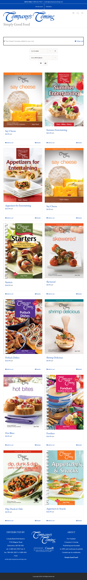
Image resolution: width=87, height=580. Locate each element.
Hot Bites (9, 433)
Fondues (50, 433)
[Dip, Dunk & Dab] (23, 477)
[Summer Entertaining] (64, 99)
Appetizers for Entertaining (18, 205)
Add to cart (10, 142)
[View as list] (45, 63)
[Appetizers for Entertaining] (23, 175)
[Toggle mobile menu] (82, 13)
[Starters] (23, 251)
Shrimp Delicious (54, 357)
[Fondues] (64, 402)
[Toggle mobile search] (78, 13)
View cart (80, 41)
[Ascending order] (55, 51)
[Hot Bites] (23, 402)
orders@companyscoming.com (53, 2)
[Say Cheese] (23, 100)
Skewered (50, 281)
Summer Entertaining (56, 130)
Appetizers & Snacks (56, 508)
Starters (8, 282)
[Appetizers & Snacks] (64, 477)
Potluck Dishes (12, 357)
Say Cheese (10, 131)
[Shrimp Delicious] (64, 326)
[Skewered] (64, 250)
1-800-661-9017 (37, 2)
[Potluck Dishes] (23, 326)
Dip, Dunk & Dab (14, 509)
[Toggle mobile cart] (73, 13)
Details (38, 142)
